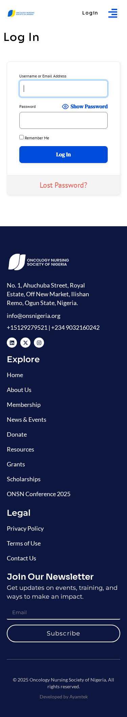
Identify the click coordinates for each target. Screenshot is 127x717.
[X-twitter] (25, 343)
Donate (17, 434)
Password (27, 107)
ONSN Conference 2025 (38, 494)
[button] (112, 13)
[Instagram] (39, 343)
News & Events (26, 419)
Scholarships (24, 479)
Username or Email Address (42, 76)
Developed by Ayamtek (64, 696)
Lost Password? (63, 185)
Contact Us (21, 558)
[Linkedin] (12, 343)
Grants (16, 464)
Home (15, 374)
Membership (24, 404)
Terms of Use (24, 543)
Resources (20, 449)
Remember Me (36, 137)
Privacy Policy (25, 528)
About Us (19, 389)
